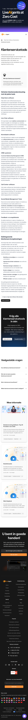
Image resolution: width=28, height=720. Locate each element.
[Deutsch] (12, 698)
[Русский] (7, 702)
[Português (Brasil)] (2, 702)
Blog (21, 602)
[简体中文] (21, 702)
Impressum (7, 615)
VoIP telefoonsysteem (14, 627)
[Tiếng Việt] (19, 702)
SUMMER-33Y (6, 22)
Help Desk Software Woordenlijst (11, 40)
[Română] (4, 702)
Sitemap (20, 709)
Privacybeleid (9, 709)
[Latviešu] (16, 700)
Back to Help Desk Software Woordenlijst (13, 296)
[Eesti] (21, 698)
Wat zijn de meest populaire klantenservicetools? (8, 375)
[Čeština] (7, 698)
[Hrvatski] (4, 700)
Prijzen (7, 587)
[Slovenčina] (9, 702)
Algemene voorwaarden (9, 708)
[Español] (19, 698)
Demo (7, 585)
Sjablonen (21, 611)
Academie (21, 608)
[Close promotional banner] (26, 1)
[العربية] (2, 698)
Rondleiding (7, 596)
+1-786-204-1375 (14, 653)
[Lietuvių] (14, 700)
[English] (16, 698)
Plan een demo (14, 554)
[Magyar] (7, 700)
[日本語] (12, 700)
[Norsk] (21, 700)
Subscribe (14, 686)
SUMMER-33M (11, 20)
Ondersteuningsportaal (21, 584)
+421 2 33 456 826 (15, 647)
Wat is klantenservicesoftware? (9, 382)
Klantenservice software (14, 624)
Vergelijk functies (19, 339)
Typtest (21, 613)
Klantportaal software (14, 638)
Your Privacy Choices (20, 711)
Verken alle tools (7, 339)
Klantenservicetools (5, 42)
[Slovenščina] (12, 702)
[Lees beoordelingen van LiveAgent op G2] (14, 672)
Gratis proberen (5, 300)
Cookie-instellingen (7, 711)
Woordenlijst (21, 605)
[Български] (4, 698)
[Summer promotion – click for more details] (14, 16)
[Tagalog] (16, 702)
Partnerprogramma (7, 612)
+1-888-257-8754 (14, 650)
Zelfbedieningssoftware (14, 630)
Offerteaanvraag (21, 595)
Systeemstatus (21, 589)
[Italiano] (9, 700)
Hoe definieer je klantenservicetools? (10, 367)
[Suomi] (24, 698)
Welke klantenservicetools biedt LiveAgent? (12, 388)
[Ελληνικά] (14, 698)
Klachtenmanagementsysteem (14, 635)
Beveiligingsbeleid (20, 708)
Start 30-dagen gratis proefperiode (14, 550)
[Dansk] (9, 698)
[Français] (2, 700)
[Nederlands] (19, 700)
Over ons (7, 602)
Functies (7, 590)
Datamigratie (21, 587)
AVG (15, 709)
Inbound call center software (14, 633)
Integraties (7, 593)
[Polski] (24, 700)
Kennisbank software (14, 622)
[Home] (1, 40)
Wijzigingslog (21, 592)
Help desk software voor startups (14, 641)
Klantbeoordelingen (7, 609)
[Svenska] (14, 702)
